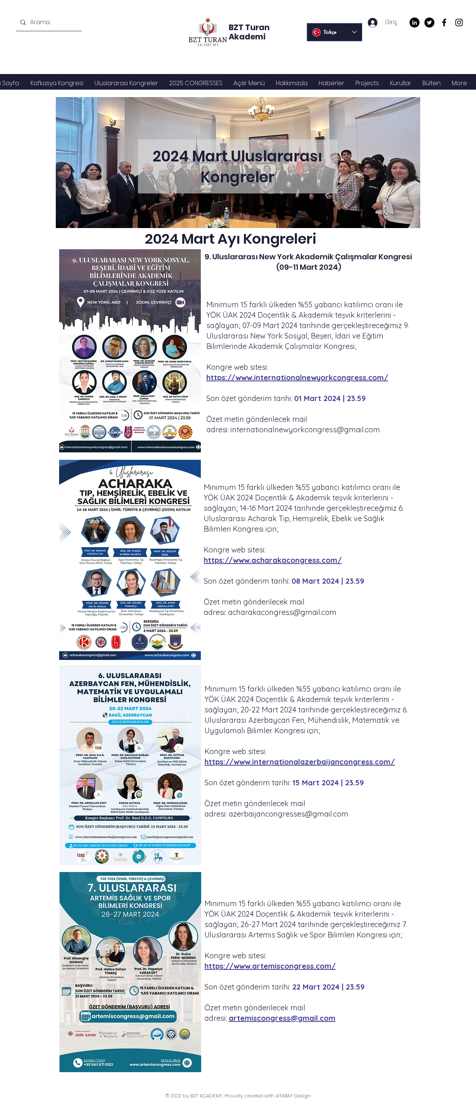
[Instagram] (459, 22)
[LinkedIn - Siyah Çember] (414, 22)
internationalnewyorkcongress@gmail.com (305, 429)
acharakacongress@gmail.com (282, 612)
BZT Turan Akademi (249, 32)
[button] (126, 83)
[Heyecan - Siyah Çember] (429, 22)
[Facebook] (444, 22)
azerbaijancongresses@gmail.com (288, 813)
